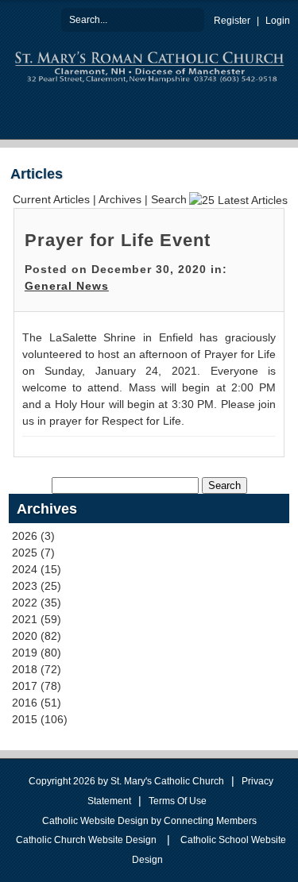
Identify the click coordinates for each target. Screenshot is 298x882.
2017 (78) (36, 686)
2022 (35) (36, 602)
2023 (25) (36, 586)
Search (192, 19)
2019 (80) (36, 652)
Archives (120, 199)
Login (277, 20)
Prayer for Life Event (118, 240)
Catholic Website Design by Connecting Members (149, 820)
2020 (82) (36, 636)
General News (67, 285)
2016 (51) (36, 702)
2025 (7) (33, 552)
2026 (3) (33, 536)
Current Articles (51, 199)
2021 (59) (36, 619)
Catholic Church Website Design (86, 839)
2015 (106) (40, 719)
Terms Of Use (178, 801)
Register (232, 20)
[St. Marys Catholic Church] (149, 65)
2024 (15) (36, 569)
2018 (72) (36, 669)
